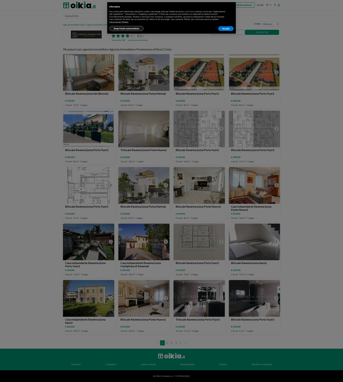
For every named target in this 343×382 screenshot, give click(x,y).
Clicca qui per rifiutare (118, 22)
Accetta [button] (225, 28)
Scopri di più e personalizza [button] (126, 28)
